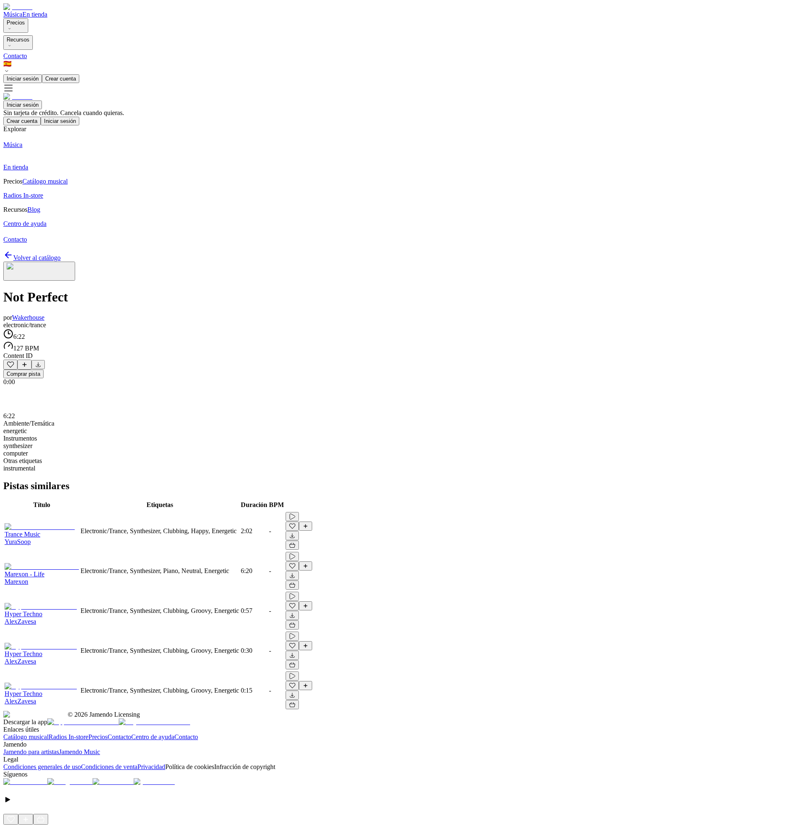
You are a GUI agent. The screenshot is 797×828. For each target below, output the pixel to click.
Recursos (18, 40)
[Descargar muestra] (38, 364)
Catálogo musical (26, 736)
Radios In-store (68, 736)
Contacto (15, 55)
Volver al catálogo (37, 257)
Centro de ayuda (152, 736)
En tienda (34, 14)
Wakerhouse (28, 317)
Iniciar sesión (23, 79)
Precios (16, 23)
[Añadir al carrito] (292, 545)
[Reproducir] (292, 516)
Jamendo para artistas (31, 751)
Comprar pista (23, 374)
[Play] (39, 271)
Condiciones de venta (109, 766)
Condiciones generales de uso (42, 766)
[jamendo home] (17, 6)
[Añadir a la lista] (24, 365)
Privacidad (151, 766)
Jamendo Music (79, 751)
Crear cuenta (60, 79)
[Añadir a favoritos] (10, 365)
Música (12, 14)
